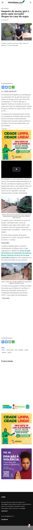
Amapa (3, 349)
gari (16, 349)
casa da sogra (10, 349)
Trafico (9, 352)
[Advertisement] (16, 64)
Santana (4, 352)
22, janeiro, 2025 (5, 20)
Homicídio (21, 349)
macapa (26, 349)
